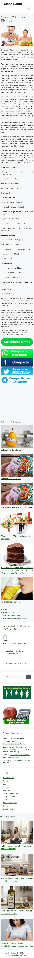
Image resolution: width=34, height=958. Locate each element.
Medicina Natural (9, 797)
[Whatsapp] (17, 357)
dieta (12, 612)
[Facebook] (17, 366)
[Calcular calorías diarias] (17, 476)
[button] (23, 8)
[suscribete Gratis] (17, 345)
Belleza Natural (8, 778)
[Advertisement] (17, 403)
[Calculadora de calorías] (17, 447)
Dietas (5, 610)
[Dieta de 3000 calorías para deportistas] (17, 533)
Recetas (6, 806)
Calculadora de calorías (11, 450)
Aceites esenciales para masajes (15, 618)
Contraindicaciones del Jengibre (14, 744)
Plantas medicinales (10, 803)
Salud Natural (8, 809)
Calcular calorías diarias (11, 479)
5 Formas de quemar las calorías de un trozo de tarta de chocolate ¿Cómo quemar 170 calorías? (17, 570)
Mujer (5, 800)
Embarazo (6, 787)
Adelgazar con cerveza (11, 602)
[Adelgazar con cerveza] (17, 599)
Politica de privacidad (10, 953)
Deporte (6, 781)
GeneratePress (21, 955)
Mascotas (6, 790)
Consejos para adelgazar (12, 615)
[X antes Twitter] (17, 375)
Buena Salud (12, 4)
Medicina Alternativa (10, 793)
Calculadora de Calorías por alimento (16, 507)
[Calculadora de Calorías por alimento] (17, 505)
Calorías (6, 612)
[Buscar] (28, 677)
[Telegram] (17, 384)
